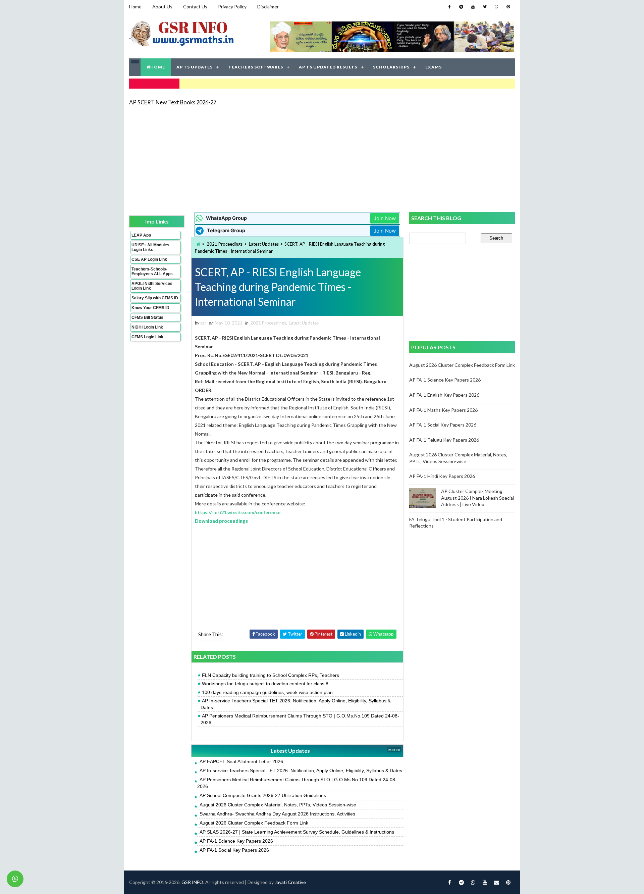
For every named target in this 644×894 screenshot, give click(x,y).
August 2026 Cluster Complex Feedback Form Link (254, 823)
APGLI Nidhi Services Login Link (151, 286)
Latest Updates (264, 244)
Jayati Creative (290, 882)
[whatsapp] (496, 7)
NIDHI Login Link (147, 327)
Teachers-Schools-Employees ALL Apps (152, 271)
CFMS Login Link (147, 337)
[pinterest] (508, 7)
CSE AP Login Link (149, 259)
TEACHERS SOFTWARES (255, 66)
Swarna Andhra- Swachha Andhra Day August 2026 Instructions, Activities (277, 813)
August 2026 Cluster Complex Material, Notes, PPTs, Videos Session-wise (278, 804)
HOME (157, 66)
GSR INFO (192, 882)
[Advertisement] (322, 158)
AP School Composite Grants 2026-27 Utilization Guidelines (263, 795)
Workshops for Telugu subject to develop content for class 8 (265, 683)
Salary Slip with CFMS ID (154, 298)
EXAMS (433, 66)
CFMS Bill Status (147, 317)
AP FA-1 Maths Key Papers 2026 (443, 410)
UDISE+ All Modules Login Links (150, 247)
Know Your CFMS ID (150, 307)
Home (135, 6)
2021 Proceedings (225, 244)
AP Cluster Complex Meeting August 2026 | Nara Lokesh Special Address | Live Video (477, 497)
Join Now (385, 218)
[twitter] (485, 7)
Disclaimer (268, 6)
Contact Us (195, 6)
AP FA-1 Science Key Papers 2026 (236, 841)
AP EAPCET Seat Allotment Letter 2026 (241, 761)
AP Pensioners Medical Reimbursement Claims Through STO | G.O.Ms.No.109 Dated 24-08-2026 (300, 719)
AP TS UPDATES (194, 66)
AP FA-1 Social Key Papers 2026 (234, 850)
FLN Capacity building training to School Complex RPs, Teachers (270, 675)
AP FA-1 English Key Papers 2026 (444, 395)
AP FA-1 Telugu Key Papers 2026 (444, 440)
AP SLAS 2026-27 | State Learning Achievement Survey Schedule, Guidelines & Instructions (297, 832)
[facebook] (449, 7)
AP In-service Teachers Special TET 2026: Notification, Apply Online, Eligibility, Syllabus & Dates (296, 704)
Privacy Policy (232, 6)
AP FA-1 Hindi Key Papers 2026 (442, 476)
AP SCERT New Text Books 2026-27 (172, 102)
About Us (162, 6)
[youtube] (473, 7)
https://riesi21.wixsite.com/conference (237, 512)
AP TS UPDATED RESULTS (328, 66)
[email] (496, 882)
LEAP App (141, 235)
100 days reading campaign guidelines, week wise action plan (267, 692)
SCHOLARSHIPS (391, 66)
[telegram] (461, 7)
